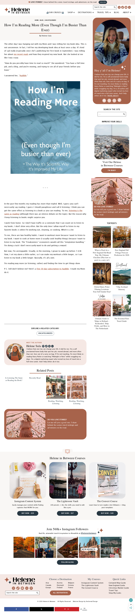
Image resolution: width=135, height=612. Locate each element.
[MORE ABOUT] (113, 96)
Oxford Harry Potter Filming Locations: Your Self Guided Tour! (102, 289)
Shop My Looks (115, 593)
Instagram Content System (27, 501)
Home (36, 20)
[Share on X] (41, 609)
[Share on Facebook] (16, 609)
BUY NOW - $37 (67, 513)
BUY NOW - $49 (107, 513)
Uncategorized (45, 333)
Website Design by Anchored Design (85, 601)
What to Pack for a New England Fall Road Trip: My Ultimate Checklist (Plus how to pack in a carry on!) (102, 255)
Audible (23, 76)
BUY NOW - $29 (28, 513)
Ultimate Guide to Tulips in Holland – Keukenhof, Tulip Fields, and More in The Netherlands (101, 323)
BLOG (41, 20)
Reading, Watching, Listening (55, 402)
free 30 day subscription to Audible (53, 269)
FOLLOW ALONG (67, 562)
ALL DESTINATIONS (60, 593)
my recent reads (21, 54)
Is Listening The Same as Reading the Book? (14, 379)
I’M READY (112, 170)
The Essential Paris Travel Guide (121, 319)
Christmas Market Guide (119, 588)
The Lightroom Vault (67, 501)
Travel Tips (113, 590)
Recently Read (34, 378)
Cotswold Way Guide (117, 583)
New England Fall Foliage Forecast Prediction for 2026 (121, 252)
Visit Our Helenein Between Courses (112, 163)
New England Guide (117, 585)
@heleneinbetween (88, 533)
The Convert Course (107, 501)
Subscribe (103, 2)
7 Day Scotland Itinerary (122, 288)
